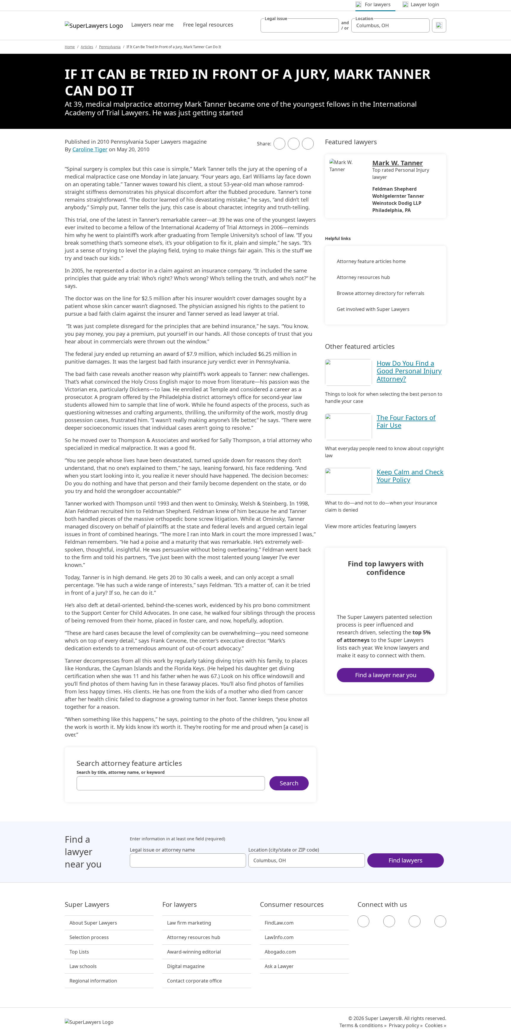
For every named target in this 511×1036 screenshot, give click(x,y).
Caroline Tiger (89, 149)
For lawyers (179, 904)
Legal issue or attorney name (162, 850)
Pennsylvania (110, 46)
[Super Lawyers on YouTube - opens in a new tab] (415, 921)
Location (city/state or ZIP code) (283, 850)
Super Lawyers (87, 904)
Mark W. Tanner (397, 162)
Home (70, 46)
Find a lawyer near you (385, 675)
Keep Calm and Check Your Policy (410, 475)
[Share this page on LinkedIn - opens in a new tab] (308, 144)
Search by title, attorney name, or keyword (121, 772)
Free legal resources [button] (208, 24)
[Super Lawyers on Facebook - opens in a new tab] (363, 921)
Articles (87, 46)
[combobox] (300, 25)
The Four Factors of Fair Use (406, 421)
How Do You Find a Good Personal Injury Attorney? (409, 371)
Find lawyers (406, 860)
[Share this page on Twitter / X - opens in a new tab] (294, 144)
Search (289, 783)
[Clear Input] (331, 25)
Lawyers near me (152, 24)
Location (364, 18)
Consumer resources (292, 904)
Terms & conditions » (363, 1025)
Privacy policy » (406, 1025)
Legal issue (276, 18)
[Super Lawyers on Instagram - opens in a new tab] (389, 921)
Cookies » (435, 1025)
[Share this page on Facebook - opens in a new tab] (279, 144)
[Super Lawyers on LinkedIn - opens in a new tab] (440, 921)
